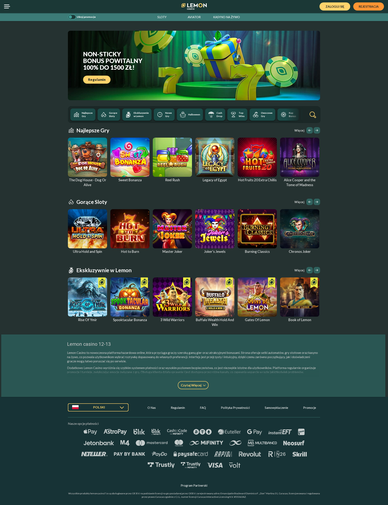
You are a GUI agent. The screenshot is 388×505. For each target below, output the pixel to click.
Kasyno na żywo (226, 17)
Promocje (309, 407)
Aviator (194, 17)
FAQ (203, 407)
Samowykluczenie (276, 407)
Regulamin (178, 407)
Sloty (162, 17)
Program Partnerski (194, 485)
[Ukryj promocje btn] (72, 17)
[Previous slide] (309, 130)
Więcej (299, 130)
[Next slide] (317, 130)
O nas (152, 407)
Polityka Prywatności (235, 407)
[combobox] (98, 409)
